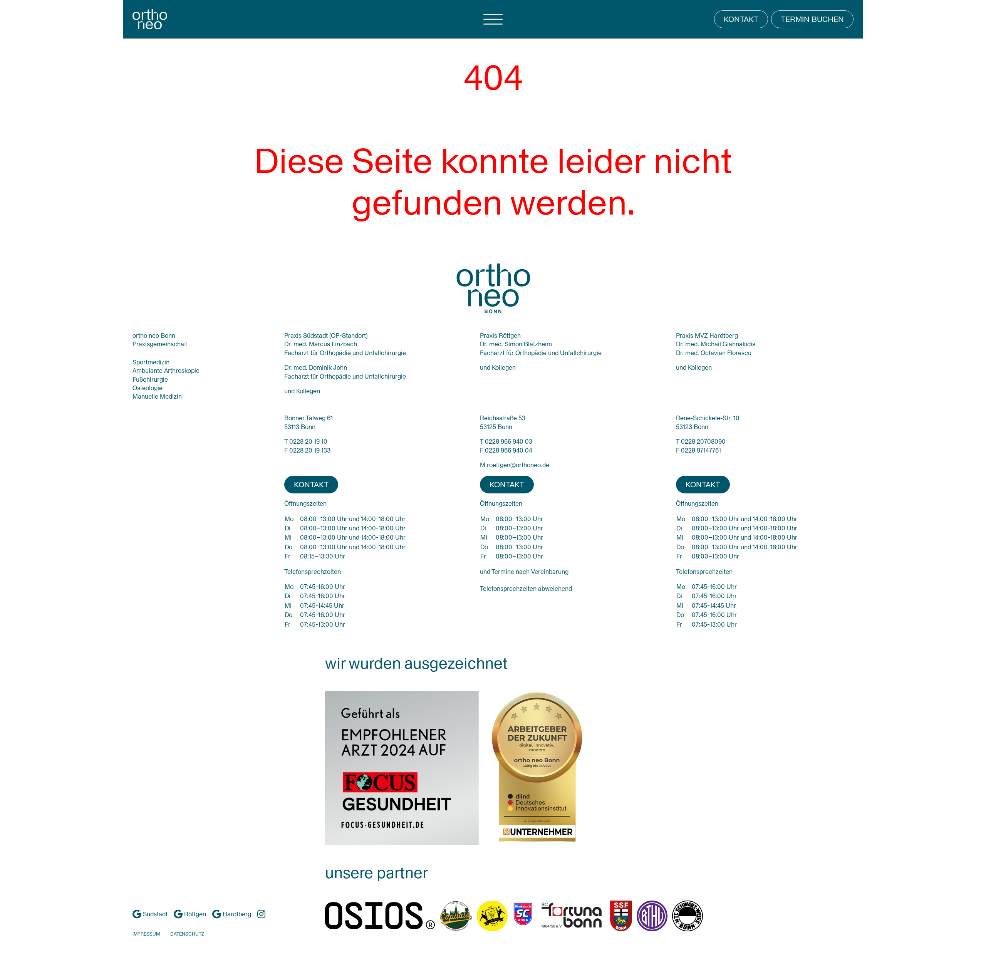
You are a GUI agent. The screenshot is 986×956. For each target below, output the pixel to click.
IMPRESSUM (146, 934)
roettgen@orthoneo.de (518, 465)
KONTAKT (741, 19)
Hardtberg (236, 914)
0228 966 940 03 (508, 441)
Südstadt (154, 914)
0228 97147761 (701, 450)
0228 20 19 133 (309, 450)
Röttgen (194, 914)
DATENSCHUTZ (187, 934)
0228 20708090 (703, 441)
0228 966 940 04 (508, 450)
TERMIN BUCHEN (812, 19)
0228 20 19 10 (308, 441)
